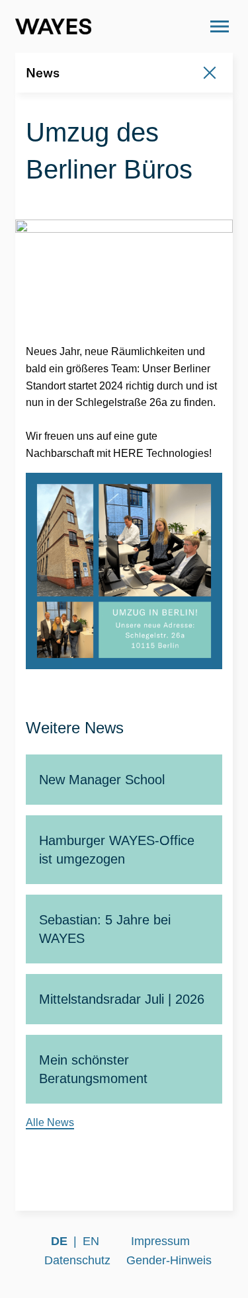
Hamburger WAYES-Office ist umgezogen (116, 849)
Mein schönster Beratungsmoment (93, 1069)
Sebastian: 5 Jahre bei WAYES (105, 929)
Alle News (50, 1122)
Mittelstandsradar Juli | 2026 (121, 999)
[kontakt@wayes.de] (183, 26)
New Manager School (102, 779)
